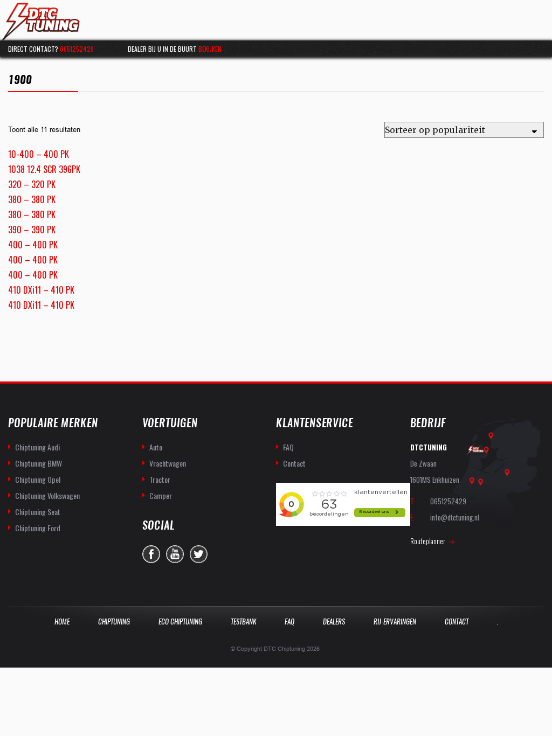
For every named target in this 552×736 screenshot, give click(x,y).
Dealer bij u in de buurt (175, 48)
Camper (160, 495)
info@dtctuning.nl (454, 517)
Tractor (159, 479)
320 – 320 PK (32, 184)
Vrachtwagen (167, 463)
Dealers (334, 621)
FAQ (288, 447)
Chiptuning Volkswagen (47, 495)
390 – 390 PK (32, 229)
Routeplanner (427, 541)
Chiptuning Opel (37, 479)
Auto (155, 447)
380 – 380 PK (32, 199)
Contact (294, 463)
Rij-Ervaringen (395, 621)
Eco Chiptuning (180, 621)
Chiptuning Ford (37, 527)
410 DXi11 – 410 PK (41, 289)
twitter (199, 554)
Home (62, 621)
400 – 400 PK (33, 244)
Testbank (243, 621)
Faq (289, 621)
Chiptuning (114, 621)
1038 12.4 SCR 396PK (44, 169)
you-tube (175, 554)
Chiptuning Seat (37, 511)
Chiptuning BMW (38, 463)
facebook (151, 554)
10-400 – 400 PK (38, 154)
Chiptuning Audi (37, 447)
